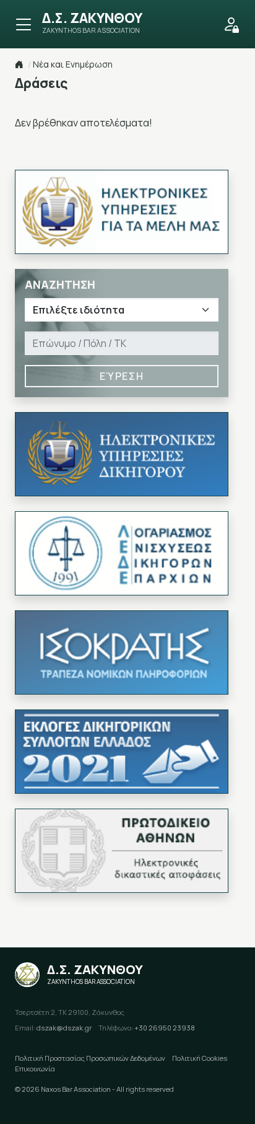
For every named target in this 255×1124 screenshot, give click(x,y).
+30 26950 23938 (146, 1027)
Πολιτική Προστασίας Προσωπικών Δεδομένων (90, 1058)
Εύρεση (122, 376)
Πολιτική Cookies (199, 1058)
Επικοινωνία (35, 1068)
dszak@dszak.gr (53, 1027)
